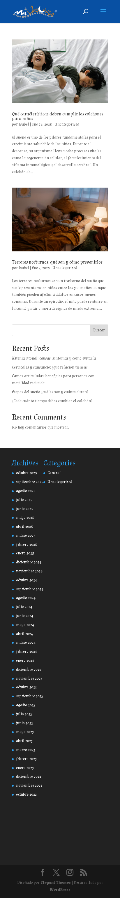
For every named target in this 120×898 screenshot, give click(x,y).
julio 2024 (24, 606)
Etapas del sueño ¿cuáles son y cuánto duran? (50, 392)
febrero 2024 (26, 651)
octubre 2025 (26, 473)
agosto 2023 (25, 705)
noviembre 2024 (29, 571)
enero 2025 (25, 553)
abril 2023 (24, 740)
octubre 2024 (26, 580)
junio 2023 (24, 723)
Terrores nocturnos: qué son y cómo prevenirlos (57, 262)
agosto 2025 (26, 491)
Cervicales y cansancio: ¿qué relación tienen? (49, 367)
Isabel (24, 124)
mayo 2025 (25, 517)
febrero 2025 (26, 544)
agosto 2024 (26, 598)
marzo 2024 (26, 642)
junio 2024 (24, 615)
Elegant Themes (55, 882)
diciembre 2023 (28, 669)
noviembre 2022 (29, 785)
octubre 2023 (26, 687)
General (54, 473)
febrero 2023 (26, 758)
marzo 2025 (26, 535)
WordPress (60, 889)
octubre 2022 (26, 794)
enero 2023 (25, 767)
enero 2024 (25, 660)
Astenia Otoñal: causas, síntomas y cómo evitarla (54, 358)
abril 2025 (24, 526)
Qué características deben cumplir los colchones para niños (57, 116)
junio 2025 (24, 508)
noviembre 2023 (29, 678)
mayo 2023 (25, 731)
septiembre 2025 (29, 482)
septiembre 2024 (29, 589)
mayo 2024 (25, 624)
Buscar (99, 330)
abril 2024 (24, 633)
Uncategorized (66, 124)
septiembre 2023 (29, 696)
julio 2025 (24, 499)
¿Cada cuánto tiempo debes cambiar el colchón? (52, 401)
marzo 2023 (25, 749)
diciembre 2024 (28, 562)
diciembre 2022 (28, 776)
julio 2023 (24, 714)
